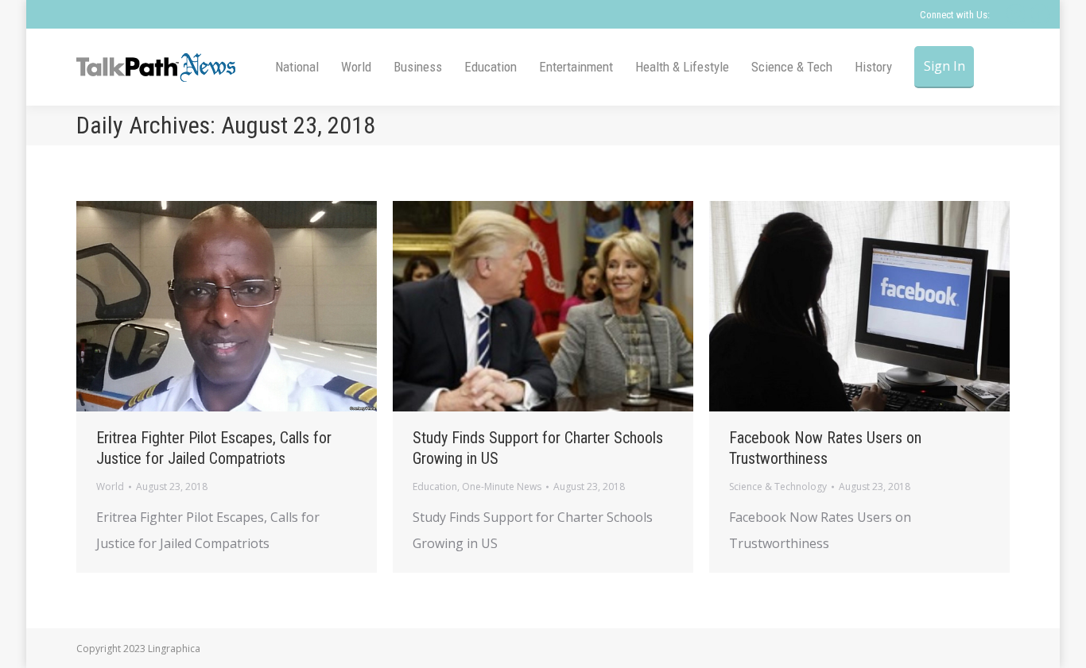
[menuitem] (297, 67)
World (110, 486)
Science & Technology (778, 486)
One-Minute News (501, 486)
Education (435, 486)
